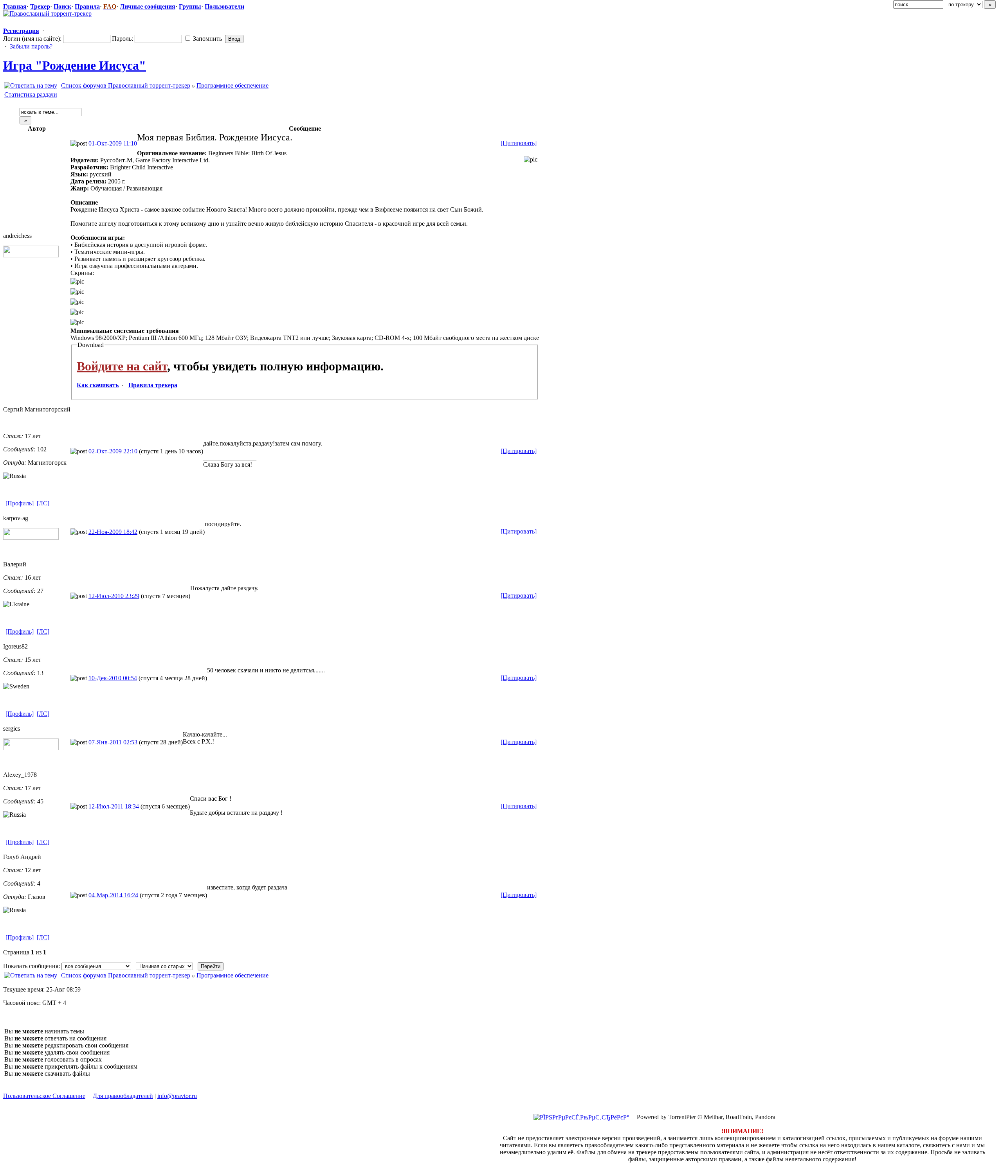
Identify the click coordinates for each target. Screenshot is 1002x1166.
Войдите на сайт (122, 366)
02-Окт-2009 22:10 (112, 451)
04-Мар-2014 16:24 (113, 895)
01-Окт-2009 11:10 (112, 143)
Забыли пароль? (31, 46)
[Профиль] (19, 503)
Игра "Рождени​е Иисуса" (74, 65)
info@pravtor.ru (177, 1095)
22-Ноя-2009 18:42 (112, 531)
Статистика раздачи (30, 94)
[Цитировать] (519, 143)
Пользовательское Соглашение (44, 1095)
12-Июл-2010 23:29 (113, 596)
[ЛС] (43, 503)
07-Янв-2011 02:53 (112, 742)
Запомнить (206, 38)
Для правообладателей (123, 1095)
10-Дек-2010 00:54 (112, 678)
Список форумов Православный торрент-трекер (125, 85)
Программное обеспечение (232, 85)
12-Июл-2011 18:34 (113, 806)
